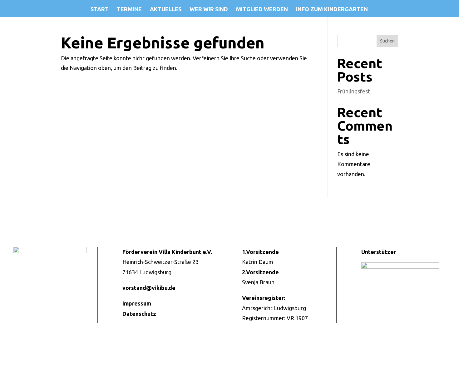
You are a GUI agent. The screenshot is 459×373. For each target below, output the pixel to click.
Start (100, 9)
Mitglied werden (262, 9)
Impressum (136, 303)
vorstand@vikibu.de (148, 288)
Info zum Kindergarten (332, 9)
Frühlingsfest (353, 91)
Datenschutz (139, 314)
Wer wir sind (209, 9)
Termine (129, 9)
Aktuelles (165, 9)
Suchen (387, 40)
